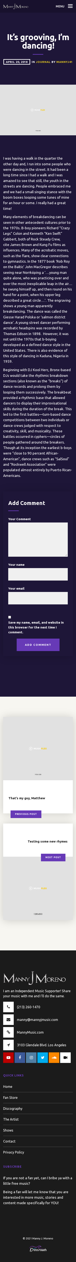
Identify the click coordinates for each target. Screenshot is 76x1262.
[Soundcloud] (54, 1057)
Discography (12, 1108)
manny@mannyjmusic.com (37, 1020)
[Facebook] (20, 1057)
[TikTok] (65, 1057)
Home (7, 1086)
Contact (9, 1141)
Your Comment (19, 519)
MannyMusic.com (30, 1032)
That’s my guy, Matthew (26, 798)
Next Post (53, 857)
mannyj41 (64, 61)
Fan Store (10, 1097)
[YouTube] (8, 1057)
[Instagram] (31, 1057)
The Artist (11, 1119)
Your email (16, 588)
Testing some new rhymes (48, 841)
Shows (8, 1130)
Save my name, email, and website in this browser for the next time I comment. (36, 627)
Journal (44, 61)
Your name (16, 564)
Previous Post (26, 814)
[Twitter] (42, 1057)
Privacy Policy (13, 1152)
